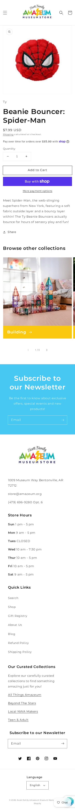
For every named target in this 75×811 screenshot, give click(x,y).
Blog (11, 634)
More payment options (37, 190)
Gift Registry (17, 616)
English (35, 785)
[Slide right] (46, 350)
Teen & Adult (18, 720)
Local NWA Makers (23, 711)
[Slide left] (28, 350)
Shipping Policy (20, 652)
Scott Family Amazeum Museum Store (35, 800)
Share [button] (12, 232)
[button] (5, 12)
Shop (12, 607)
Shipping (8, 134)
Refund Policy (18, 643)
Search (13, 598)
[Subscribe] (62, 420)
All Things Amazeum (24, 695)
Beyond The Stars (22, 703)
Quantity (9, 148)
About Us (15, 625)
